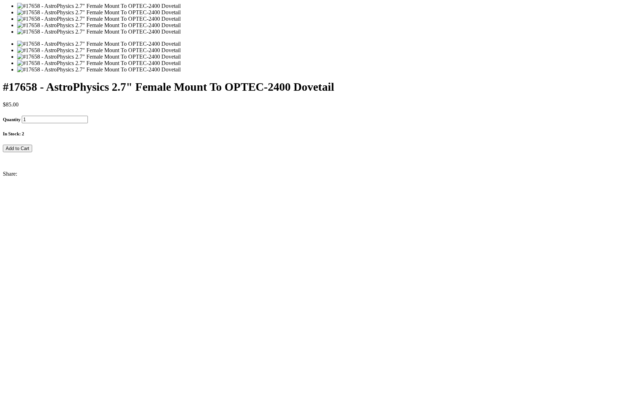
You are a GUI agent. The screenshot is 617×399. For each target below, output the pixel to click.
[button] (308, 155)
